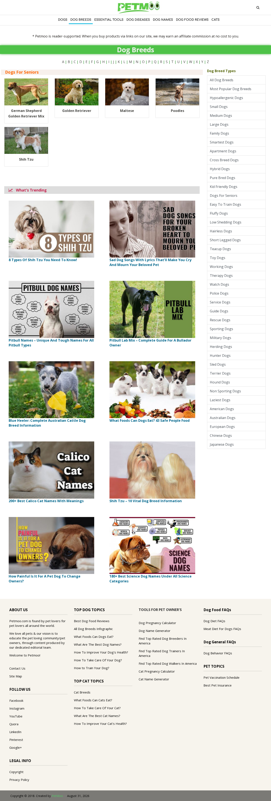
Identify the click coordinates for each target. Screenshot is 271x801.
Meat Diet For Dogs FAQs (222, 629)
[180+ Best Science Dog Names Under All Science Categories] (152, 545)
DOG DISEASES (138, 19)
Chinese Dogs (222, 435)
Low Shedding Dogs (226, 222)
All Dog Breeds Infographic (93, 629)
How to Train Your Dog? (91, 668)
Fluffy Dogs (220, 213)
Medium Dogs (222, 115)
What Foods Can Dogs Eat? (93, 636)
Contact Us (17, 668)
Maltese (127, 110)
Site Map (15, 676)
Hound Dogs (221, 382)
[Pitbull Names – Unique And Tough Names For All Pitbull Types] (51, 309)
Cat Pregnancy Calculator (157, 671)
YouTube (15, 716)
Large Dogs (220, 124)
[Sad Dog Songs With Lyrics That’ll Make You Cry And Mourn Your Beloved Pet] (152, 228)
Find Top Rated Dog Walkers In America (168, 663)
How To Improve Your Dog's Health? (101, 652)
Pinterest (16, 740)
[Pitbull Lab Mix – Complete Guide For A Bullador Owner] (152, 309)
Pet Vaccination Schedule (221, 677)
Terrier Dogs (221, 373)
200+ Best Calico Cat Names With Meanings (46, 501)
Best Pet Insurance (217, 685)
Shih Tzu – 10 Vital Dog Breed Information (145, 501)
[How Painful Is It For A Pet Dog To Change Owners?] (51, 545)
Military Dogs (221, 337)
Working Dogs (222, 266)
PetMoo (57, 796)
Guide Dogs (220, 311)
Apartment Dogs (224, 151)
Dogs (62, 19)
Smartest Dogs (222, 142)
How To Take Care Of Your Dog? (98, 660)
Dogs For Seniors (224, 195)
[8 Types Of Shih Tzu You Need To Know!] (51, 228)
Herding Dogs (222, 346)
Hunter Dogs (221, 355)
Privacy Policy (19, 780)
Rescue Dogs (221, 320)
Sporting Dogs (222, 329)
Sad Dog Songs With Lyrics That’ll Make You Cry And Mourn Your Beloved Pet (150, 262)
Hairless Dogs (222, 231)
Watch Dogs (220, 284)
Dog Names (163, 19)
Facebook (16, 700)
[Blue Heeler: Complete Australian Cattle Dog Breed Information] (51, 389)
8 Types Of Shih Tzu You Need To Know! (43, 260)
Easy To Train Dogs (226, 204)
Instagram (16, 708)
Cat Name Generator (154, 679)
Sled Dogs (218, 364)
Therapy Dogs (222, 275)
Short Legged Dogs (226, 240)
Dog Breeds (80, 19)
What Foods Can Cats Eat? (93, 700)
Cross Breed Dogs (225, 160)
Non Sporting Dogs (226, 391)
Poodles (177, 110)
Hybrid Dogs (220, 169)
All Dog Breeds (222, 80)
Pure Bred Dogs (223, 177)
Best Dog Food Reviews (91, 621)
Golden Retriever (76, 110)
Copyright (16, 772)
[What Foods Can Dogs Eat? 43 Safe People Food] (152, 389)
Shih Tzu (26, 159)
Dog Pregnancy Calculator (157, 623)
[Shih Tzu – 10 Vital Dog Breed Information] (152, 469)
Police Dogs (220, 293)
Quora (13, 724)
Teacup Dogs (221, 249)
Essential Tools (108, 19)
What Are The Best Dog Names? (98, 644)
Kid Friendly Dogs (224, 186)
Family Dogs (220, 133)
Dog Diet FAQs (214, 621)
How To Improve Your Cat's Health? (100, 723)
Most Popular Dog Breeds (231, 89)
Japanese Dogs (222, 444)
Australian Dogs (223, 417)
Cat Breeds (82, 692)
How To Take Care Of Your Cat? (97, 708)
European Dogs (223, 426)
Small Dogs (219, 106)
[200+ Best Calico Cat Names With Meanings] (51, 469)
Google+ (15, 747)
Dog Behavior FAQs (217, 653)
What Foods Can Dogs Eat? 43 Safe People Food (149, 420)
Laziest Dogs (221, 400)
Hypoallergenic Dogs (226, 97)
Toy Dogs (218, 257)
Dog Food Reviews (192, 19)
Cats (216, 19)
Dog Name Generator (154, 631)
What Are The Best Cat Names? (97, 716)
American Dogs (223, 409)
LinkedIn (15, 732)
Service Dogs (221, 302)
